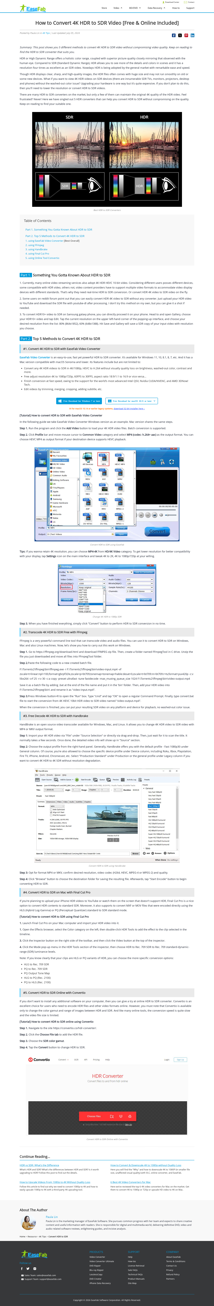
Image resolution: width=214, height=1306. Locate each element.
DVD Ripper (95, 1265)
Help (130, 1257)
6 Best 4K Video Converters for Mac (130, 1182)
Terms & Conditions (175, 1261)
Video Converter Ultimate (102, 1261)
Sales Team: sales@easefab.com (40, 1275)
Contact (191, 2)
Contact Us (171, 1265)
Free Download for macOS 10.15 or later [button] (132, 401)
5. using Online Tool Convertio (42, 258)
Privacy (169, 1270)
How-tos (132, 1261)
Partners (170, 1278)
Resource (32, 1236)
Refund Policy (172, 1274)
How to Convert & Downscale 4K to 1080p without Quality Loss (145, 1165)
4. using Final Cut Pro (37, 253)
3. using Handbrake (36, 249)
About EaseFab (173, 1257)
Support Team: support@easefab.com (42, 1279)
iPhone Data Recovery (100, 1283)
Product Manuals (136, 1278)
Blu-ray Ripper (97, 1270)
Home (22, 1236)
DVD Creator (95, 1278)
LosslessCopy (96, 1274)
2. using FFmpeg (34, 245)
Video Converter (97, 1257)
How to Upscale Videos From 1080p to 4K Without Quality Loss (55, 1182)
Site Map (132, 1283)
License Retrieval (136, 1265)
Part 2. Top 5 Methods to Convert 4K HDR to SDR (54, 236)
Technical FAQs (135, 1274)
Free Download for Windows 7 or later (81, 401)
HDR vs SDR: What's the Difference (39, 1165)
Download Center (172, 2)
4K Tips (46, 33)
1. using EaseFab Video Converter (44, 240)
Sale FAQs (133, 1270)
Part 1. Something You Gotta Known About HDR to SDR (58, 229)
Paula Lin (52, 1217)
